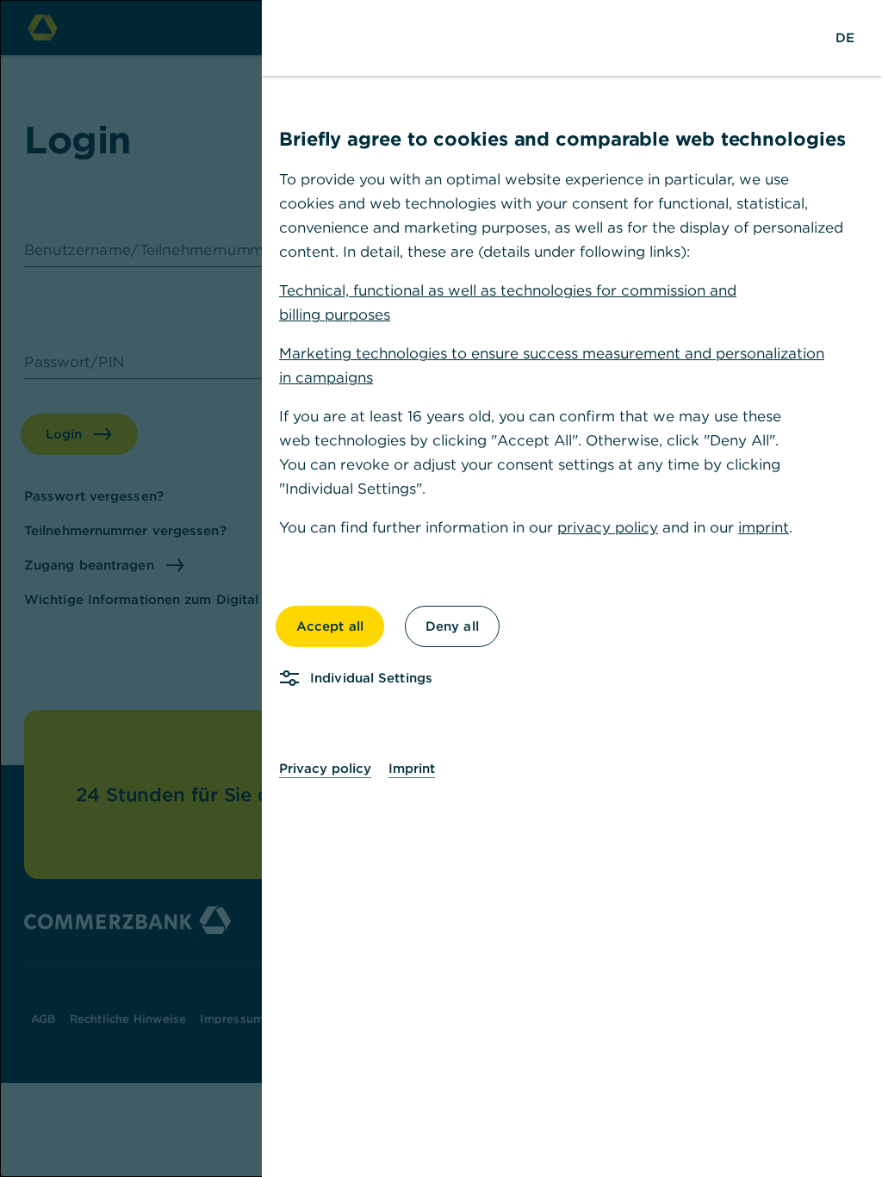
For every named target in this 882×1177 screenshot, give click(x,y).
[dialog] (441, 588)
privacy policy (607, 527)
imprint (763, 527)
